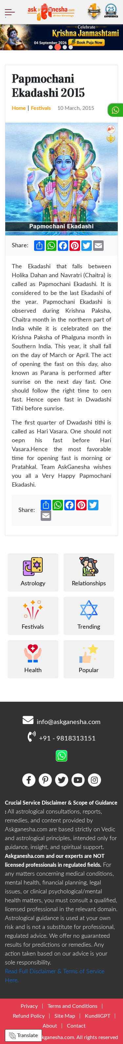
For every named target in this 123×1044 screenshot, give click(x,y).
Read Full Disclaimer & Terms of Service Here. (54, 976)
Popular (89, 670)
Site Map (64, 1016)
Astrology (33, 584)
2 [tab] (57, 47)
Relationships (89, 584)
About (50, 1026)
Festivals (41, 108)
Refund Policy (29, 1016)
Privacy (29, 1006)
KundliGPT (97, 1016)
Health (33, 670)
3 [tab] (65, 47)
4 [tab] (71, 47)
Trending (88, 627)
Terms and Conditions (72, 1006)
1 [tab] (51, 47)
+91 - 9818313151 (67, 738)
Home (19, 108)
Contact (76, 1026)
